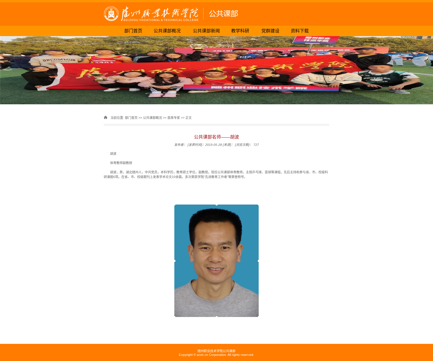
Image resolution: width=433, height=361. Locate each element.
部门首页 (133, 31)
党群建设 (270, 31)
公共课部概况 (167, 31)
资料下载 (300, 31)
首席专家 (173, 117)
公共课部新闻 (206, 31)
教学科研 (240, 31)
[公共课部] (216, 14)
